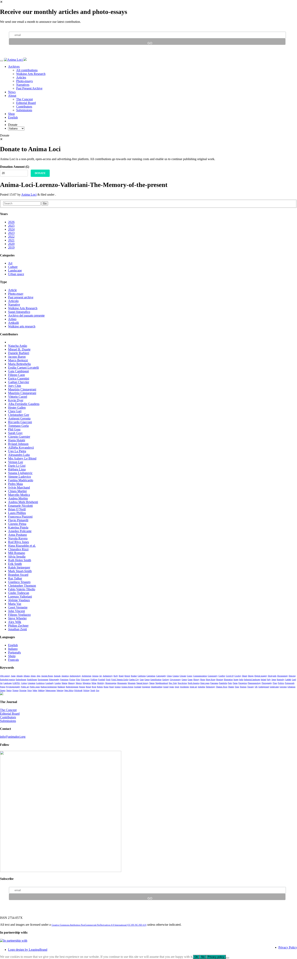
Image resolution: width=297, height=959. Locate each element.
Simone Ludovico (19, 476)
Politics (281, 683)
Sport (177, 687)
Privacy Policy (287, 947)
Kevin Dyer (15, 400)
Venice (9, 690)
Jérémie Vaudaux (19, 600)
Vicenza (15, 690)
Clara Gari (14, 411)
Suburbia (201, 687)
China (169, 676)
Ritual (88, 687)
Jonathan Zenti (17, 629)
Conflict (221, 676)
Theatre (231, 687)
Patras (235, 683)
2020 (11, 244)
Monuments (122, 683)
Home (202, 679)
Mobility (100, 683)
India (241, 679)
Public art (25, 687)
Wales (35, 690)
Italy (269, 679)
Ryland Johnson (18, 444)
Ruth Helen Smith (19, 560)
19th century (5, 676)
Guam (190, 679)
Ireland (263, 679)
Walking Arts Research (30, 74)
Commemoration (200, 676)
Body (116, 676)
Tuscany (250, 687)
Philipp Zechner (18, 625)
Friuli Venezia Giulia (119, 679)
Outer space (205, 683)
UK (256, 687)
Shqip (12, 656)
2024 (11, 229)
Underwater (274, 687)
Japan (274, 679)
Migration (87, 683)
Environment (43, 679)
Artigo (12, 319)
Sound (166, 687)
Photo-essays (24, 81)
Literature (31, 683)
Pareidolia (223, 683)
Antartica (65, 676)
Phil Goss (14, 429)
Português (14, 652)
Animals (57, 676)
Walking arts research (21, 326)
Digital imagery (260, 676)
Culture (13, 267)
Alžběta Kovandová (21, 447)
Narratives (22, 84)
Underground (263, 687)
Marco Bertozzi (18, 360)
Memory (71, 683)
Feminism (64, 679)
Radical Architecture (49, 687)
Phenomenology (254, 683)
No (202, 956)
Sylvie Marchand (19, 487)
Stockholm (184, 687)
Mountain (132, 683)
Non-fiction (182, 683)
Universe (283, 687)
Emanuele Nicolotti (20, 505)
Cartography (161, 676)
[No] (227, 957)
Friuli (108, 679)
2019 (11, 247)
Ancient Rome (47, 676)
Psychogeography (13, 687)
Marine (64, 683)
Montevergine (110, 683)
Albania (26, 676)
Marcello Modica (19, 494)
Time (237, 687)
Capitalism (150, 676)
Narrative (14, 304)
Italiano (13, 649)
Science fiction (127, 687)
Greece (184, 679)
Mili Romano (16, 553)
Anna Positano (17, 534)
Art (10, 263)
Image (236, 679)
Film (78, 679)
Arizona (95, 676)
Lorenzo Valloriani (20, 596)
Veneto (2, 690)
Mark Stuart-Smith (20, 571)
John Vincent (16, 611)
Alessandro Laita (19, 454)
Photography (267, 683)
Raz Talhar (15, 578)
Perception (242, 683)
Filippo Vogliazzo (19, 614)
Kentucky (280, 679)
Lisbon (24, 683)
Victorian (22, 690)
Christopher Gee (18, 415)
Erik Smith (15, 564)
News (12, 92)
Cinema (176, 676)
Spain (171, 687)
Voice (29, 690)
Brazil (121, 676)
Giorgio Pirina (17, 524)
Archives (14, 66)
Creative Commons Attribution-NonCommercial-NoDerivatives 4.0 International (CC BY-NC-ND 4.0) (99, 925)
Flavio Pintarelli (18, 520)
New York (173, 683)
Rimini (82, 687)
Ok (196, 956)
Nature (152, 683)
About (12, 95)
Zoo (97, 690)
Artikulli (13, 322)
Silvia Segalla (16, 556)
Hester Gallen (17, 407)
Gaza (142, 679)
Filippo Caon (16, 375)
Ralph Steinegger (19, 567)
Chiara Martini (17, 491)
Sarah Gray (15, 433)
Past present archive (20, 297)
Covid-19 (230, 676)
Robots (100, 687)
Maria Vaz (14, 603)
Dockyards (272, 676)
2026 (11, 222)
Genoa (147, 679)
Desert (244, 676)
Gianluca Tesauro (19, 582)
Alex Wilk (14, 622)
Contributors (24, 106)
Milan (94, 683)
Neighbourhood (161, 683)
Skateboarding (156, 687)
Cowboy (237, 676)
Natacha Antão (17, 345)
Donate (40, 173)
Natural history (142, 683)
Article (12, 290)
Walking (41, 690)
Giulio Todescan (18, 593)
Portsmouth (289, 683)
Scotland (137, 687)
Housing (219, 679)
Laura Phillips (17, 513)
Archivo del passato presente (26, 315)
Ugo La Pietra (17, 451)
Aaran (13, 676)
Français (13, 659)
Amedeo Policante (20, 531)
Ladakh (288, 679)
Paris (230, 683)
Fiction (72, 679)
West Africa (68, 690)
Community (213, 676)
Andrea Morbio (18, 498)
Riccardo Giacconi (20, 422)
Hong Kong (210, 679)
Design (251, 676)
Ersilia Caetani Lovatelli (23, 367)
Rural (111, 687)
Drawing (292, 676)
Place (275, 683)
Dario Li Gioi (16, 465)
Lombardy (49, 683)
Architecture (86, 676)
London (58, 683)
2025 (11, 225)
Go (44, 203)
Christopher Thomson (22, 585)
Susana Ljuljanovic (20, 473)
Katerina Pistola (18, 527)
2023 (11, 233)
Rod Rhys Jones (18, 542)
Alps (38, 676)
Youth (92, 690)
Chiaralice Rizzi (18, 549)
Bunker (134, 676)
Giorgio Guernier (19, 436)
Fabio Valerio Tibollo (21, 589)
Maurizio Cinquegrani (22, 389)
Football (101, 679)
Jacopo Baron (17, 356)
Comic (189, 676)
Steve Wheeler (17, 618)
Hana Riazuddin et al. (22, 545)
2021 (11, 240)
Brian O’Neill (17, 509)
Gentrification (155, 679)
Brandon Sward (18, 574)
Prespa (2, 687)
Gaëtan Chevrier (18, 382)
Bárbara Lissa (17, 469)
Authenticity (108, 676)
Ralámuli (61, 687)
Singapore (146, 687)
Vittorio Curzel (17, 396)
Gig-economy (175, 679)
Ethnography (54, 679)
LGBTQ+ (16, 683)
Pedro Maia (15, 484)
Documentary (282, 676)
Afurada (19, 676)
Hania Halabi (16, 440)
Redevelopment (72, 687)
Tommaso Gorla (18, 425)
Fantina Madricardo (20, 480)
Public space (35, 687)
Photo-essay (15, 293)
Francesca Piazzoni (20, 516)
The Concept (24, 99)
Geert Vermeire (17, 607)
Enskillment (32, 679)
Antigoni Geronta (19, 418)
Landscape (15, 270)
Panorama (214, 683)
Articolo (13, 301)
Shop (11, 113)
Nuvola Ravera (17, 538)
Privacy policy (216, 956)
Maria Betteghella (19, 364)
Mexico (79, 683)
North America (193, 683)
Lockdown (40, 683)
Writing (86, 690)
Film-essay (85, 679)
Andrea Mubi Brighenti (23, 502)
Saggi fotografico (19, 312)
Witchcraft (78, 690)
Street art (193, 687)
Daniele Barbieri (18, 353)
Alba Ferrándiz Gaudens (23, 404)
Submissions (24, 110)
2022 (11, 236)
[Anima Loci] (13, 59)
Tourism (243, 687)
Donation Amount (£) (14, 166)
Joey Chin (14, 385)
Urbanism (291, 687)
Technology (210, 687)
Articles (21, 77)
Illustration (228, 679)
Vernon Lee (15, 462)
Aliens (33, 676)
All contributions (27, 70)
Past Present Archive (29, 88)
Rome (106, 687)
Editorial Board (26, 103)
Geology (165, 679)
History (196, 679)
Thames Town (221, 687)
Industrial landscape (252, 679)
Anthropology (75, 676)
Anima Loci (29, 194)
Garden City (134, 679)
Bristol (127, 676)
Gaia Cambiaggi (18, 371)
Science (118, 687)
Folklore (94, 679)
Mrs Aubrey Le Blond (22, 458)
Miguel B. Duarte (19, 349)
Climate (183, 676)
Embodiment (21, 679)
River (94, 687)
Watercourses (50, 690)
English (13, 117)
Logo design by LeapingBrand (27, 949)
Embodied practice (7, 679)
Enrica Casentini (18, 378)
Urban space (16, 274)
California (142, 676)
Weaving (60, 690)
